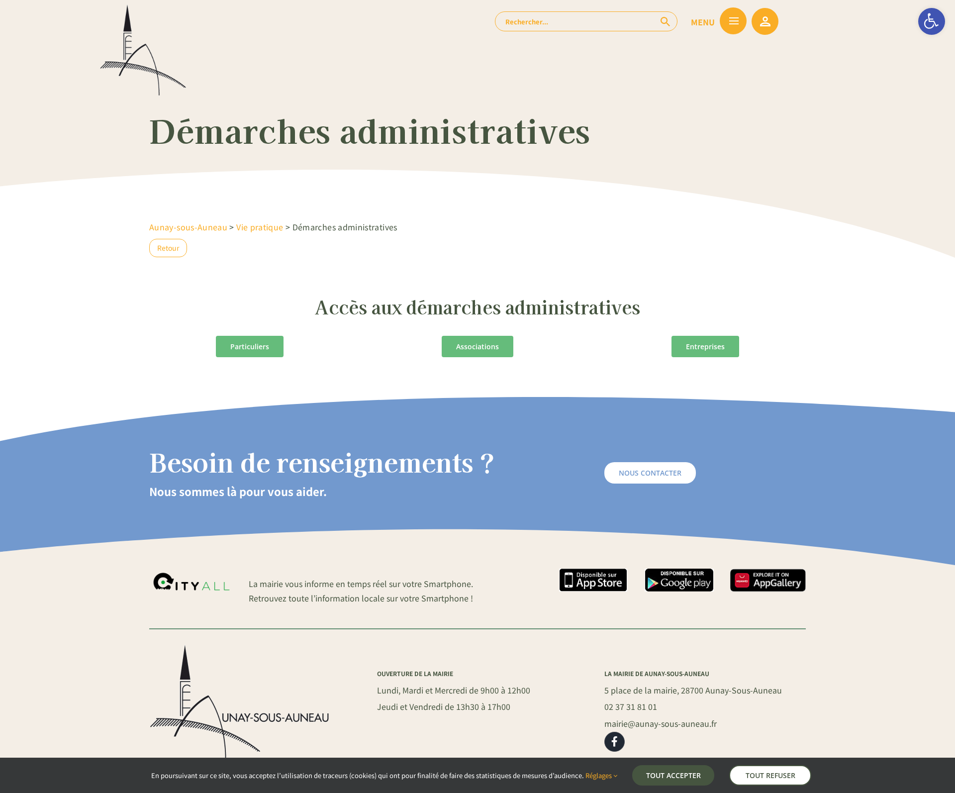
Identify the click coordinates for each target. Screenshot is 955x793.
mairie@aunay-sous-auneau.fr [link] (660, 723)
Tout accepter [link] (673, 775)
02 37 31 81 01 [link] (630, 706)
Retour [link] (168, 248)
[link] (931, 21)
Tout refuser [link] (770, 775)
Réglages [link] (599, 775)
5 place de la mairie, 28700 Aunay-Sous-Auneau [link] (693, 690)
